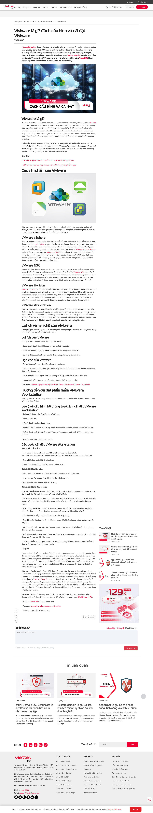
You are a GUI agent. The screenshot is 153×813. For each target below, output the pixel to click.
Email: (16, 793)
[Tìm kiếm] (106, 7)
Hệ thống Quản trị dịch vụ (121, 769)
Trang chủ (18, 22)
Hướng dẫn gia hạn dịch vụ (121, 785)
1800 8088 (25, 790)
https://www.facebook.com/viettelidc (46, 606)
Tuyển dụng (130, 2)
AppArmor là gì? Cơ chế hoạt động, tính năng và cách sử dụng (124, 560)
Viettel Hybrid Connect (64, 785)
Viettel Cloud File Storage (65, 792)
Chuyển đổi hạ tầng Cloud (93, 765)
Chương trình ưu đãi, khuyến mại (123, 788)
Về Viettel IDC (65, 7)
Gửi (132, 744)
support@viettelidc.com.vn (29, 793)
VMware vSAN (53, 252)
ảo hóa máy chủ (74, 55)
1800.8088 (33, 601)
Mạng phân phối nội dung (93, 773)
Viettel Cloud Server (43, 579)
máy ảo (93, 122)
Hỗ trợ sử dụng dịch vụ (120, 765)
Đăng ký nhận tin (88, 744)
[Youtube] (32, 797)
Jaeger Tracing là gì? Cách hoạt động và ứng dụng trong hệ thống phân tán (124, 575)
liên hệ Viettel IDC (85, 597)
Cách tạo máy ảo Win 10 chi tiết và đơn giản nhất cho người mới (48, 160)
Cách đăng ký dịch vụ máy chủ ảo (124, 777)
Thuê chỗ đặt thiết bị (63, 781)
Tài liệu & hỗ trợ (80, 7)
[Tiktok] (28, 797)
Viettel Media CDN (62, 777)
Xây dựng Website (90, 792)
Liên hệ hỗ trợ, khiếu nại (120, 761)
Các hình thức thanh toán (121, 781)
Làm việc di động (90, 788)
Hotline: (17, 790)
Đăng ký (142, 7)
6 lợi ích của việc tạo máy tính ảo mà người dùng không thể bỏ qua (49, 165)
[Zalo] (41, 745)
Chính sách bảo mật (114, 809)
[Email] (16, 621)
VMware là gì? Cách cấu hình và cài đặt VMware (48, 22)
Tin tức (26, 22)
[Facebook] (16, 610)
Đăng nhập (130, 7)
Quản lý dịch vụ (116, 7)
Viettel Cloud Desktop (64, 788)
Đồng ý (135, 809)
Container (87, 769)
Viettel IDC (83, 58)
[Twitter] (16, 616)
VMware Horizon (28, 289)
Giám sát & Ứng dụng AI (92, 785)
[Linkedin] (30, 745)
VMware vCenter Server (85, 249)
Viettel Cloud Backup (63, 773)
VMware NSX (78, 272)
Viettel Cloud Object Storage (66, 769)
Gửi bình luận (131, 648)
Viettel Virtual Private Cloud (66, 765)
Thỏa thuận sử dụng (119, 773)
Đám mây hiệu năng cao (92, 781)
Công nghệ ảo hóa (29, 47)
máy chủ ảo (39, 244)
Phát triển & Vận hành (92, 777)
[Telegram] (46, 745)
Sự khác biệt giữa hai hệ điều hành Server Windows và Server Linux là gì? (60, 384)
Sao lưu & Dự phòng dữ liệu (94, 761)
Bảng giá (36, 7)
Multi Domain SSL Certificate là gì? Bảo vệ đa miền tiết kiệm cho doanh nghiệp (124, 536)
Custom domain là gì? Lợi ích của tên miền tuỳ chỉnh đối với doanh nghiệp (124, 549)
